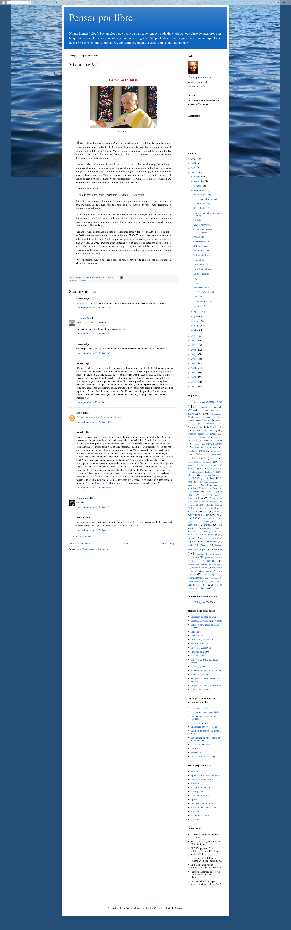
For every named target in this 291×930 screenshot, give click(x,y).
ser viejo (210, 574)
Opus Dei (203, 538)
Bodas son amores (212, 440)
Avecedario (198, 236)
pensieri (216, 548)
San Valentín (217, 567)
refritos (211, 561)
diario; (214, 458)
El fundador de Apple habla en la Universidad (205, 739)
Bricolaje (197, 444)
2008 (194, 381)
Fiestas (196, 491)
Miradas (208, 524)
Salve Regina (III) (202, 194)
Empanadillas (197, 752)
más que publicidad (198, 515)
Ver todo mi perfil (196, 86)
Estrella (205, 488)
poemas (195, 557)
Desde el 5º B (197, 635)
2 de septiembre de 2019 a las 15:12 (93, 507)
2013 (194, 358)
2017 (194, 340)
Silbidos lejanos (200, 246)
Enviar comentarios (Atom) (95, 549)
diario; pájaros (195, 468)
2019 (194, 172)
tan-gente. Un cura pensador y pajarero (205, 680)
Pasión (203, 544)
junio (197, 320)
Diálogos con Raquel (214, 454)
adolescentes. (216, 413)
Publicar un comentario (84, 536)
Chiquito (195, 748)
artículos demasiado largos (202, 433)
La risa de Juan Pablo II (202, 744)
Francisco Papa (195, 498)
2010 (194, 372)
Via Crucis (214, 577)
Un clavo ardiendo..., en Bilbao (206, 685)
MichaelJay (147, 908)
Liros (204, 508)
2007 (194, 386)
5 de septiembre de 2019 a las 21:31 (93, 529)
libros (193, 508)
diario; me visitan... (209, 465)
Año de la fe (216, 427)
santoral (194, 571)
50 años (83, 280)
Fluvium (195, 783)
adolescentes (195, 413)
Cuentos (191, 454)
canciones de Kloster (206, 447)
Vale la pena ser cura (200, 689)
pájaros (192, 541)
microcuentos (193, 524)
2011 (194, 368)
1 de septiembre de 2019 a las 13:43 (93, 402)
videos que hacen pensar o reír (205, 583)
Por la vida (196, 811)
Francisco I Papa (210, 495)
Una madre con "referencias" (204, 726)
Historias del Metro (200, 651)
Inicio (125, 543)
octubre (198, 185)
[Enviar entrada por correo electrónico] (121, 277)
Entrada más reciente (80, 543)
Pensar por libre (101, 17)
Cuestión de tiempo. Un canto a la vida (206, 732)
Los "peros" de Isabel (203, 292)
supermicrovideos (196, 577)
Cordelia (195, 631)
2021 (194, 163)
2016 (194, 345)
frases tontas (216, 498)
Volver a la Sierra (201, 255)
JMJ (201, 504)
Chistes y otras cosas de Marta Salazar (205, 626)
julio (196, 316)
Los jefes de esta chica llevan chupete (204, 661)
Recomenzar (196, 561)
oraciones (215, 538)
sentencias (207, 571)
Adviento (204, 420)
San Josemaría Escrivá (201, 815)
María (205, 511)
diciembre (199, 176)
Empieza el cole (201, 287)
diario (195, 457)
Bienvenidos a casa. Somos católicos (203, 717)
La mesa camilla (201, 273)
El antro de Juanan (199, 643)
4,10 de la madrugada (203, 301)
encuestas (192, 484)
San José (204, 567)
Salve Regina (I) (201, 208)
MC (195, 518)
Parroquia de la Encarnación (204, 807)
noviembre (199, 181)
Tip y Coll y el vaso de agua (204, 756)
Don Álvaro (217, 475)
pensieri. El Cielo (204, 554)
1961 (195, 282)
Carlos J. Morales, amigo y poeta (206, 620)
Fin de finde (199, 259)
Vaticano (195, 819)
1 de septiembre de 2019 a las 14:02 (93, 421)
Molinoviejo (206, 528)
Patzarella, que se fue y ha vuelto (206, 670)
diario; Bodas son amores (198, 462)
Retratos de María (214, 564)
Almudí (194, 771)
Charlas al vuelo (201, 241)
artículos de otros (204, 430)
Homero (197, 501)
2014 (194, 354)
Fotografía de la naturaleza (203, 787)
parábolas (211, 541)
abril (196, 330)
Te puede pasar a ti (199, 707)
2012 (194, 363)
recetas (219, 557)
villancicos (204, 588)
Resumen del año (195, 564)
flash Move (209, 491)
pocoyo (219, 554)
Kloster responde (214, 504)
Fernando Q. (82, 318)
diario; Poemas (198, 472)
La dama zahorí (198, 655)
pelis (204, 549)
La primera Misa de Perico (206, 199)
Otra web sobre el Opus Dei (204, 803)
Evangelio (217, 488)
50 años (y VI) (200, 305)
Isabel (79, 412)
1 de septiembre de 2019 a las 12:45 (93, 333)
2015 (194, 349)
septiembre (199, 190)
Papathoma (82, 498)
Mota (217, 528)
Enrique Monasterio (201, 77)
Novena (191, 538)
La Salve (197, 220)
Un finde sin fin (200, 264)
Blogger (178, 908)
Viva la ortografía (202, 224)
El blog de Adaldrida (201, 647)
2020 (194, 168)
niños (204, 531)
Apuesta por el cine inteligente (205, 775)
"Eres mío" (198, 296)
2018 (194, 335)
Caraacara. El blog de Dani (203, 616)
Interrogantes (197, 791)
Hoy (195, 278)
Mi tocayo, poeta (198, 666)
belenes (202, 437)
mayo (197, 325)
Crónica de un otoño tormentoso (203, 231)
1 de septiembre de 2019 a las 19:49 (93, 487)
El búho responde (208, 481)
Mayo (219, 514)
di (201, 454)
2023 (194, 158)
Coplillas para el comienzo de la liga (207, 214)
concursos (215, 450)
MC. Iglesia (209, 518)
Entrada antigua (169, 543)
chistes (202, 450)
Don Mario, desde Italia (202, 639)
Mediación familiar (200, 795)
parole (190, 545)
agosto (197, 311)
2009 (194, 377)
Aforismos (210, 423)
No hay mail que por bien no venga (205, 533)
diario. (209, 472)
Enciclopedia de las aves (202, 779)
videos (190, 581)
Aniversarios (195, 427)
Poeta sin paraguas (199, 674)
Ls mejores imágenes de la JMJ (205, 711)
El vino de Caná (201, 250)
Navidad (192, 531)
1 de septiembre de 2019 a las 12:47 (93, 353)
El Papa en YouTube (204, 602)
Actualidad (214, 401)
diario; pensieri (214, 468)
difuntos (204, 475)
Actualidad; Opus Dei (208, 410)
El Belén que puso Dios (203, 478)
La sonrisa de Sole (199, 722)
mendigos (209, 521)
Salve (194, 567)
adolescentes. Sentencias (202, 417)
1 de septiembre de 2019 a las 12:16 (93, 307)
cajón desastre (214, 444)
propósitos (209, 557)
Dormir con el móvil (203, 269)
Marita (216, 511)
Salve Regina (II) (201, 203)
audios (190, 437)
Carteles (191, 450)
